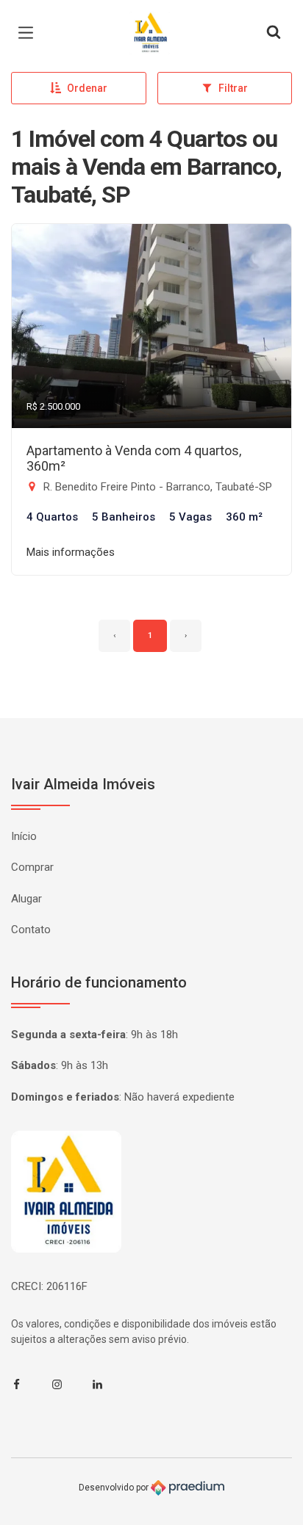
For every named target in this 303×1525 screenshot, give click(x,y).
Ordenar (87, 88)
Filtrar (233, 88)
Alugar (26, 898)
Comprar (32, 867)
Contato (31, 929)
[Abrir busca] (273, 33)
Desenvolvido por (115, 1487)
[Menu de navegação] (29, 33)
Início (24, 836)
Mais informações (70, 552)
